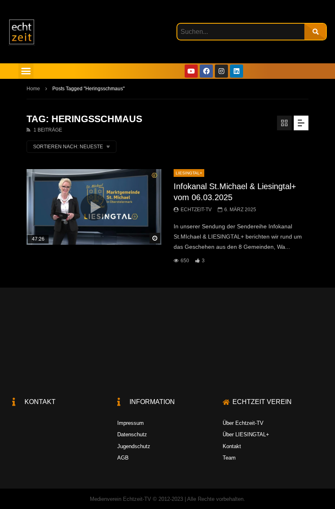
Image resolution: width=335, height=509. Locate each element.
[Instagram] (221, 71)
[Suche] (315, 32)
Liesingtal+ (189, 173)
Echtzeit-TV (196, 209)
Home (33, 89)
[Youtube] (191, 71)
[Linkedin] (236, 71)
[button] (26, 71)
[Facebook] (206, 71)
